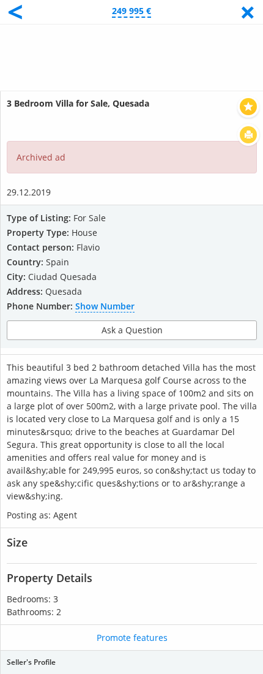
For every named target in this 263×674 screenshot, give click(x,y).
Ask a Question (132, 330)
